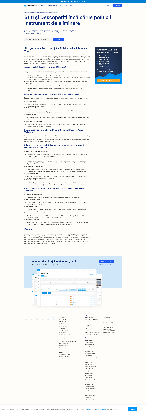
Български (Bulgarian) (90, 366)
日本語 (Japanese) (89, 351)
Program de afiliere (63, 345)
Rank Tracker (62, 317)
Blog (66, 5)
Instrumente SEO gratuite (65, 354)
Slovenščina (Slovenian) (91, 393)
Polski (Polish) (88, 355)
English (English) (89, 340)
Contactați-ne (106, 317)
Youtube (31, 317)
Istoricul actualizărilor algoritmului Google (69, 358)
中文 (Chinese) (88, 364)
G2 (53, 317)
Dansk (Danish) (88, 371)
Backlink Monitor (63, 328)
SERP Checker (62, 321)
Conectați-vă (102, 264)
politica (89, 409)
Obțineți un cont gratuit (106, 261)
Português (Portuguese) (91, 357)
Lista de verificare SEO (64, 330)
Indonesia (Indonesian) (90, 382)
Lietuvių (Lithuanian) (90, 384)
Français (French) (89, 346)
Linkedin (48, 317)
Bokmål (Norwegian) (90, 399)
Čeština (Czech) (89, 368)
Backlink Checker (63, 326)
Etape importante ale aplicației (92, 332)
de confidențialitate (101, 409)
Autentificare (108, 5)
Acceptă (132, 409)
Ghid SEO (61, 352)
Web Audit (61, 323)
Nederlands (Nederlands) (91, 353)
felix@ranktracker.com (108, 332)
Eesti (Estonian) (88, 375)
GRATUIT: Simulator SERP (65, 335)
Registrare (117, 5)
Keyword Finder (62, 319)
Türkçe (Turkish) (89, 362)
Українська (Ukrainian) (90, 395)
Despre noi (105, 319)
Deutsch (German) (89, 342)
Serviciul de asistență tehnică (92, 334)
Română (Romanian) (90, 388)
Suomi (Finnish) (88, 377)
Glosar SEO (61, 350)
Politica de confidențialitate (91, 319)
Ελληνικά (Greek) (89, 373)
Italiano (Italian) (88, 349)
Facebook (25, 317)
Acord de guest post (64, 356)
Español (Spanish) (89, 344)
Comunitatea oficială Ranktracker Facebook (37, 317)
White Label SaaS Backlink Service (67, 341)
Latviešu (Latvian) (89, 386)
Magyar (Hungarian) (90, 379)
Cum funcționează (52, 5)
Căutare (58, 39)
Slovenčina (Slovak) (90, 390)
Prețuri (60, 5)
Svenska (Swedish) (89, 360)
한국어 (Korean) (88, 397)
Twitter (42, 317)
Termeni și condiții (89, 317)
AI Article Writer (62, 332)
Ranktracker (30, 6)
